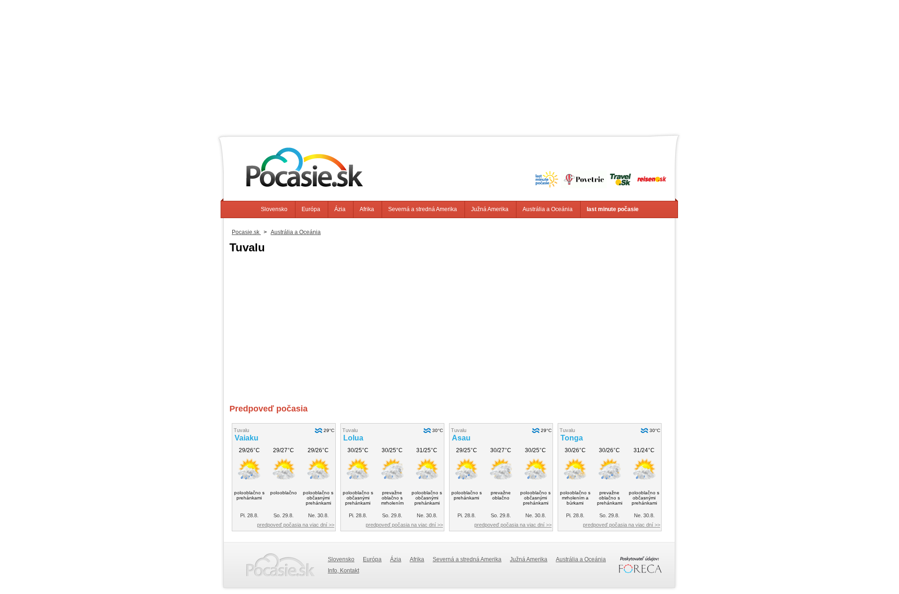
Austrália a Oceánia (548, 209)
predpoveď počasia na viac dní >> (295, 525)
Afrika (367, 209)
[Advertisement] (449, 65)
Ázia (340, 209)
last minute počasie (613, 209)
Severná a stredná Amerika (422, 209)
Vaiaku (246, 438)
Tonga (571, 438)
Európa (311, 209)
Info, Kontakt (343, 570)
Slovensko (274, 209)
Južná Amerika (489, 209)
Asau (461, 438)
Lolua (353, 438)
